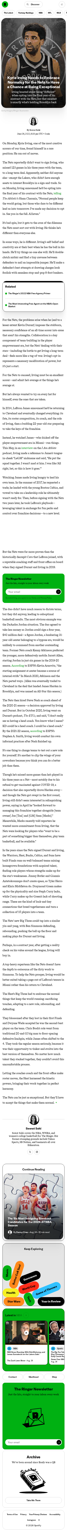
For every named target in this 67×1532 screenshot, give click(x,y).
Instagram (31, 1520)
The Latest (8, 13)
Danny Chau (22, 1232)
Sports (60, 1348)
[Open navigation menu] (62, 4)
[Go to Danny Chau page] (10, 1232)
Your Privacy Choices (38, 1514)
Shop (54, 1377)
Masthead (33, 1377)
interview (27, 448)
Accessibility (54, 1514)
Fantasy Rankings (26, 13)
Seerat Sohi (35, 130)
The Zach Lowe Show (16, 1360)
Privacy (23, 1514)
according (36, 731)
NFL (49, 13)
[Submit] (58, 591)
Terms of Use (12, 1514)
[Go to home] (5, 4)
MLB (59, 13)
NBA (41, 13)
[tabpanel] (33, 300)
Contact (12, 1377)
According (17, 665)
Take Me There (33, 1500)
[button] (33, 4)
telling (57, 193)
